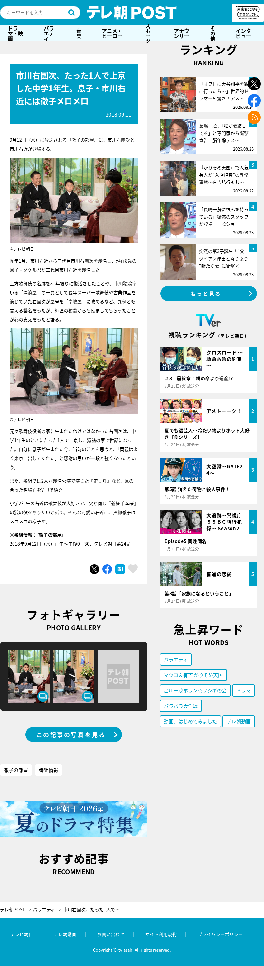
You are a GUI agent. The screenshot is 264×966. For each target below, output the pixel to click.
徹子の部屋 (50, 534)
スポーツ (147, 33)
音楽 (78, 33)
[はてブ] (120, 569)
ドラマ (243, 690)
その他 (212, 33)
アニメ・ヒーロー (112, 33)
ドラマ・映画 (15, 33)
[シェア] (107, 569)
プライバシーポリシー (220, 934)
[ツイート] (94, 569)
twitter (254, 83)
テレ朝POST (132, 12)
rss (254, 117)
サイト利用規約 (161, 934)
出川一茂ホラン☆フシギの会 (195, 690)
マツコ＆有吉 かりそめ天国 (193, 674)
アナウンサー (181, 33)
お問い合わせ (110, 934)
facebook (254, 100)
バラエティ (49, 33)
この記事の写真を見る (71, 734)
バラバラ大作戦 (181, 705)
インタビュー (243, 33)
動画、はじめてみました (190, 721)
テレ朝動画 (239, 721)
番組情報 (48, 769)
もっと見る (206, 293)
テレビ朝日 (21, 934)
